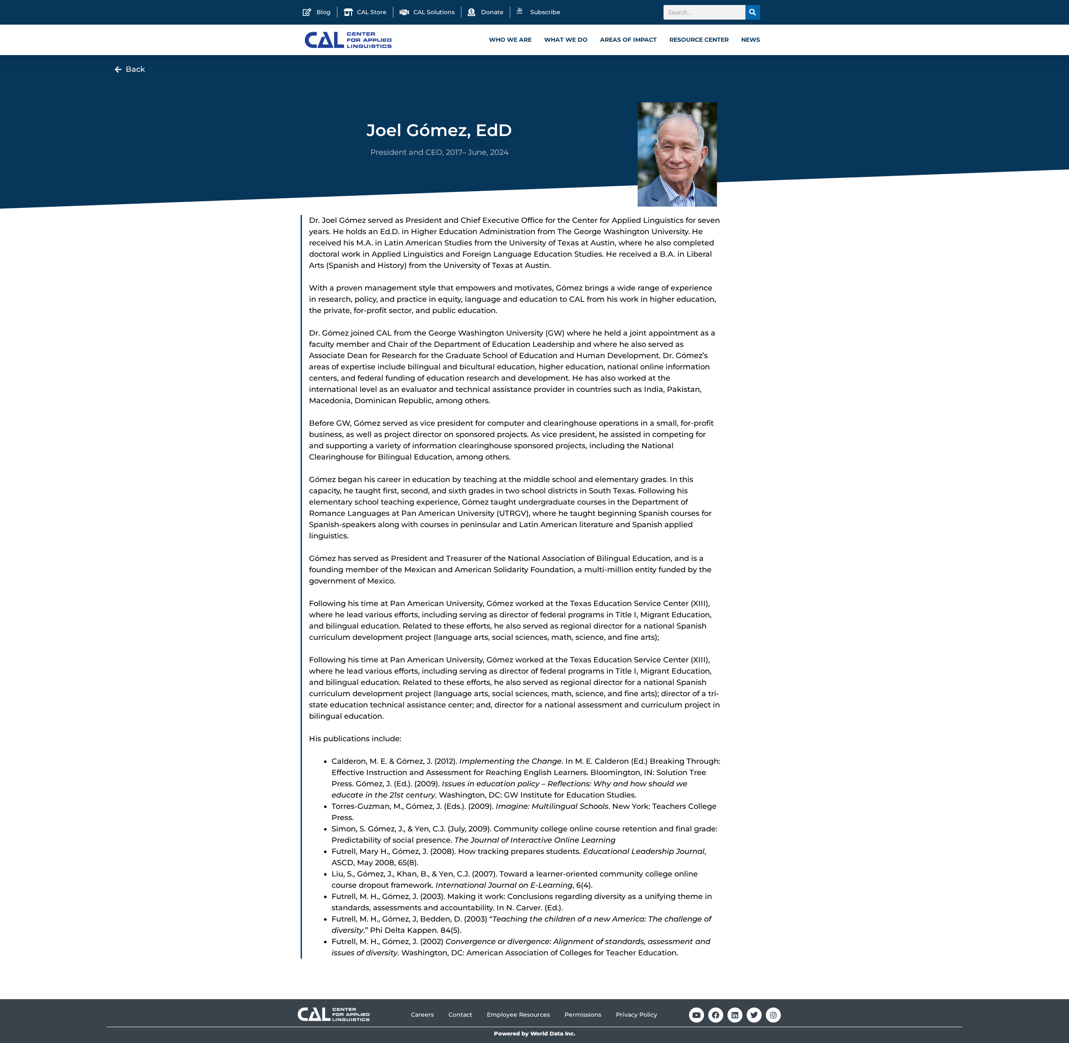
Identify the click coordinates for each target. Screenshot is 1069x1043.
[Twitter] (754, 1015)
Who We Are (510, 39)
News (750, 39)
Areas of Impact (628, 39)
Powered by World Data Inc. (534, 1033)
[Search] (752, 12)
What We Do (566, 39)
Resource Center (699, 39)
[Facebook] (715, 1015)
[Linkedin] (734, 1015)
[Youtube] (696, 1015)
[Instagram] (773, 1015)
